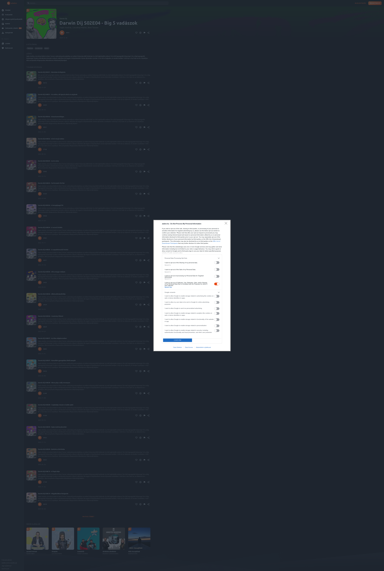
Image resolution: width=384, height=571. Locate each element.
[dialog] (192, 285)
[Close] (226, 224)
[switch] (216, 262)
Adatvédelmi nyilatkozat (203, 347)
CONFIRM (177, 340)
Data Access (189, 347)
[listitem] (192, 258)
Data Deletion (177, 347)
